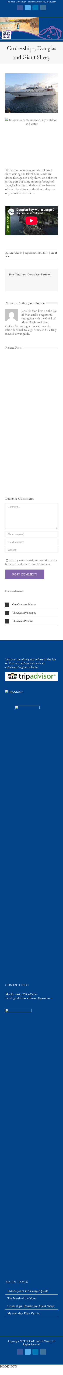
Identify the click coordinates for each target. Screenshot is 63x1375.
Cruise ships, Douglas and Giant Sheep (30, 1306)
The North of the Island (22, 1298)
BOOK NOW (8, 1366)
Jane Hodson (15, 252)
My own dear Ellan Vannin (23, 1313)
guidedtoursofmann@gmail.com (32, 998)
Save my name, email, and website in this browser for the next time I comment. (31, 562)
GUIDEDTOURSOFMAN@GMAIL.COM (42, 2)
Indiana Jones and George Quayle (27, 1291)
